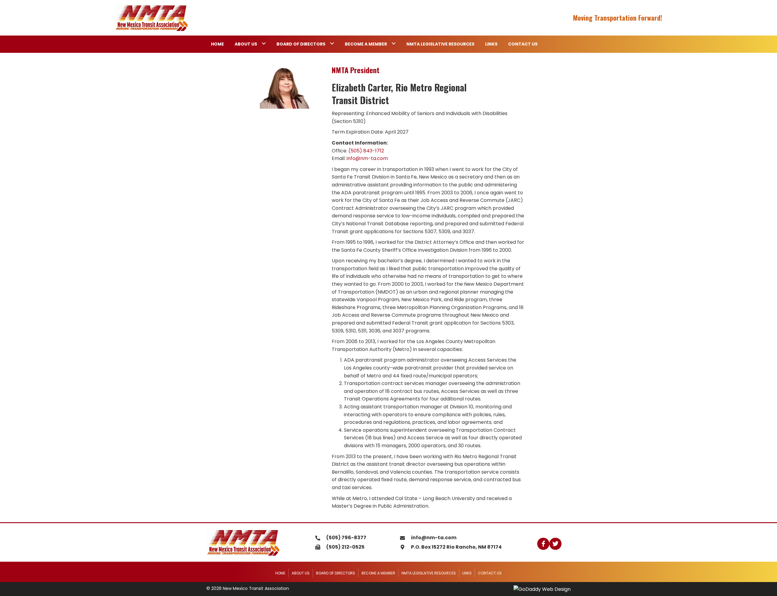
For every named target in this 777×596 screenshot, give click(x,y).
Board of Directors (335, 573)
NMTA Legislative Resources (429, 573)
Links (467, 573)
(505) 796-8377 (346, 537)
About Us (301, 573)
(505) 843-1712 (366, 150)
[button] (543, 544)
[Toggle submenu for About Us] (263, 43)
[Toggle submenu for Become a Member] (393, 43)
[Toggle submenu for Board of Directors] (331, 43)
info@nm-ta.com (367, 158)
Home (280, 573)
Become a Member (378, 573)
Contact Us (490, 573)
